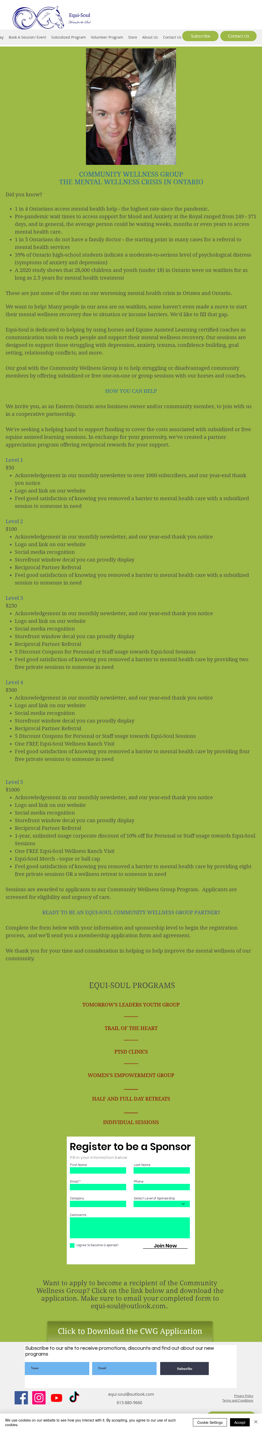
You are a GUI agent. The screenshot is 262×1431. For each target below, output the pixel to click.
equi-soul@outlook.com (128, 1306)
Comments (78, 1215)
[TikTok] (74, 1397)
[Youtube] (56, 1397)
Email (74, 1181)
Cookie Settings (210, 1422)
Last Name (142, 1165)
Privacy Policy (243, 1396)
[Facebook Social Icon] (21, 1397)
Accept (239, 1422)
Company (77, 1198)
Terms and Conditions (237, 1400)
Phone (139, 1181)
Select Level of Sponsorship (154, 1198)
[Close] (256, 1422)
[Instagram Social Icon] (39, 1397)
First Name (78, 1165)
